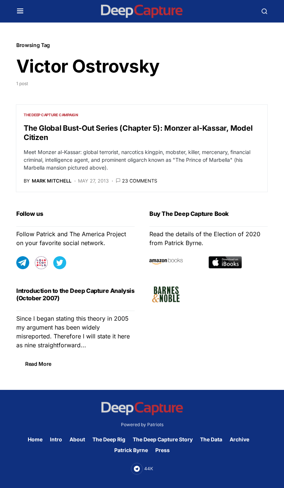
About (77, 439)
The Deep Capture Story (163, 439)
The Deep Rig (108, 439)
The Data (211, 439)
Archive (239, 439)
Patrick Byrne (131, 450)
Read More (38, 364)
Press (162, 450)
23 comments (139, 181)
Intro (56, 439)
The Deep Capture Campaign (51, 115)
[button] (20, 11)
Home (35, 439)
